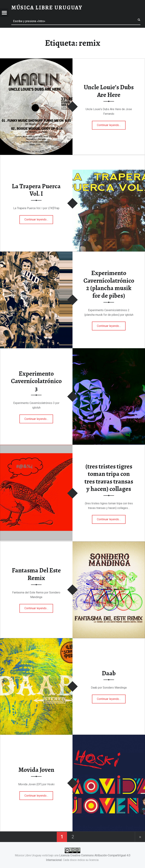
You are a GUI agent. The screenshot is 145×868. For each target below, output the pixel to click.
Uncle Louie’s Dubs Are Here (109, 91)
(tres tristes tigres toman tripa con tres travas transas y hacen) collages (109, 477)
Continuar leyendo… (111, 124)
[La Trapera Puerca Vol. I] (108, 157)
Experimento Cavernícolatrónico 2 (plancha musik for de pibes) (108, 284)
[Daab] (36, 640)
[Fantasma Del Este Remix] (108, 543)
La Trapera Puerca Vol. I (36, 190)
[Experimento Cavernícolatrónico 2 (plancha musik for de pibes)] (36, 253)
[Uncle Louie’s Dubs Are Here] (36, 60)
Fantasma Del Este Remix (36, 574)
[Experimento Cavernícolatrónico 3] (108, 350)
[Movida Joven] (108, 737)
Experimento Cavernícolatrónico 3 (36, 381)
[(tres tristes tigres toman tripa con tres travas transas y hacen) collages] (36, 447)
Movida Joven (36, 769)
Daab (109, 673)
